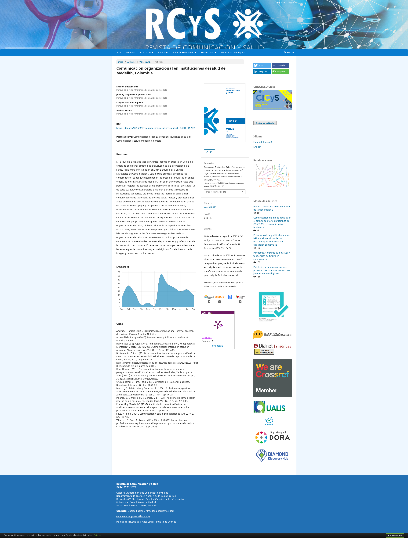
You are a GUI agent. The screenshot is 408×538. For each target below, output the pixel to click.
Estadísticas (207, 52)
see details (217, 345)
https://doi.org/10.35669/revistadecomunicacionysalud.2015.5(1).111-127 (155, 127)
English (257, 146)
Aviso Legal (148, 521)
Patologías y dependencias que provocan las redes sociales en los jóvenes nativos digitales (271, 270)
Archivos (130, 52)
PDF (210, 151)
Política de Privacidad (127, 521)
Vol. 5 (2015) (145, 61)
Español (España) (262, 141)
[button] (262, 65)
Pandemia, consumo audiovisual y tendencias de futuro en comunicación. (271, 256)
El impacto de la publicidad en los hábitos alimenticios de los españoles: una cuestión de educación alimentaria (271, 240)
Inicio (118, 52)
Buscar (290, 52)
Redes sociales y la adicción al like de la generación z (271, 208)
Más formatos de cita (216, 191)
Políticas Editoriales (183, 52)
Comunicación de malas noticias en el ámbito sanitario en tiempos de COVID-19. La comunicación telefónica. (272, 222)
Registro (281, 2)
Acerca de (145, 52)
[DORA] (272, 444)
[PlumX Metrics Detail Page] (217, 324)
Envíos (162, 52)
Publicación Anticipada (233, 52)
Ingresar (292, 2)
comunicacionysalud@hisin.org (133, 516)
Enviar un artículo (265, 123)
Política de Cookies (166, 521)
